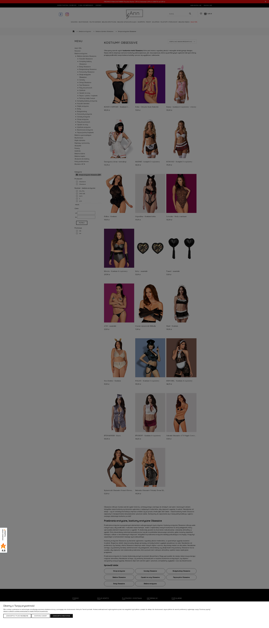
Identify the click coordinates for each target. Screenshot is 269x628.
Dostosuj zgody (40, 616)
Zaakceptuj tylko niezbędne (17, 616)
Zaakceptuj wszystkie (61, 616)
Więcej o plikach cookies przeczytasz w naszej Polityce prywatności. (25, 611)
